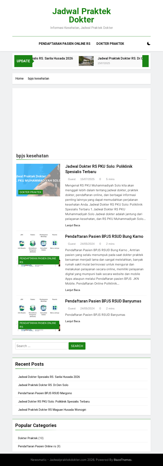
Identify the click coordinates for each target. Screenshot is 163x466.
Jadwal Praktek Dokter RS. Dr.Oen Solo (121, 58)
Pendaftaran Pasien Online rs (64, 44)
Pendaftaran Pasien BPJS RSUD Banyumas (103, 301)
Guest (72, 179)
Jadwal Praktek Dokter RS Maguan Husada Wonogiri (52, 409)
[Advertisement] (81, 122)
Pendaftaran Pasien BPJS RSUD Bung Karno (104, 236)
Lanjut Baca (72, 225)
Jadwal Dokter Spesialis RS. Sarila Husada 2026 (49, 377)
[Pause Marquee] (145, 61)
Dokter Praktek (110, 44)
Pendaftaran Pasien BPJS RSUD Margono (45, 393)
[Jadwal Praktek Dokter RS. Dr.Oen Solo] (81, 61)
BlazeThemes (123, 459)
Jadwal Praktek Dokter (81, 15)
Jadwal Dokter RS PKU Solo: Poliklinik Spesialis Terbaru (54, 401)
